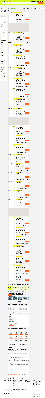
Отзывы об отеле (11, 325)
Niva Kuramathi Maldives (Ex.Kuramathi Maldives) (22, 14)
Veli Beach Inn (18, 137)
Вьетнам (20, 377)
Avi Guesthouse (11, 318)
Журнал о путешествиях (21, 384)
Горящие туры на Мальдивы (16, 390)
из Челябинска (2, 78)
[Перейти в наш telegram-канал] (9, 393)
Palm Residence (18, 238)
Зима (8, 369)
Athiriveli (17, 165)
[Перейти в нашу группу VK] (5, 393)
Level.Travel (2, 50)
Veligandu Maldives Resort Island (21, 89)
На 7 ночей (26, 369)
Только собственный (3, 41)
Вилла (1, 33)
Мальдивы (25, 377)
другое (2, 24)
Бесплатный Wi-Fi (3, 61)
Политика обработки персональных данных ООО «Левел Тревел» (36, 396)
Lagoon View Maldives (19, 127)
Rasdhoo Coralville (19, 257)
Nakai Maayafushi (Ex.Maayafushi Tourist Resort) (21, 247)
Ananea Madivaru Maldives (20, 100)
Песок (2, 44)
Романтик (2, 55)
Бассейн (2, 63)
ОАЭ (8, 377)
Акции (25, 383)
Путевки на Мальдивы (22, 390)
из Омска (1, 79)
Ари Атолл (23, 373)
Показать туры (27, 19)
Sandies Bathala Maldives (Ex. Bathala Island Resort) (22, 156)
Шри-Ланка (9, 378)
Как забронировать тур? (27, 381)
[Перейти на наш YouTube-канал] (7, 393)
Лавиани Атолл (19, 373)
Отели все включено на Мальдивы (17, 387)
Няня (1, 71)
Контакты (14, 383)
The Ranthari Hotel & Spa (20, 146)
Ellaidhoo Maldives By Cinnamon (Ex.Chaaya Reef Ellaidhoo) (21, 46)
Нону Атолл (20, 374)
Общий (2, 42)
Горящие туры (25, 390)
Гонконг (14, 378)
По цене (14, 10)
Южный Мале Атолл (15, 373)
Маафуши (12, 374)
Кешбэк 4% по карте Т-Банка (3, 17)
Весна (10, 369)
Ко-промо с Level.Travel (15, 384)
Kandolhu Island (18, 218)
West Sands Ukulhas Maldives (20, 109)
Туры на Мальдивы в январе (23, 389)
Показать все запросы (13, 370)
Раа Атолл (14, 374)
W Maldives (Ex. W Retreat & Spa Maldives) (21, 57)
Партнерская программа (21, 383)
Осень (13, 369)
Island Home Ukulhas (19, 276)
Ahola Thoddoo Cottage (19, 229)
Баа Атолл (9, 374)
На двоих (18, 369)
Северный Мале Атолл (10, 373)
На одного (16, 369)
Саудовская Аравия (21, 378)
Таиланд (14, 377)
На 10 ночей (9, 370)
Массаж (2, 69)
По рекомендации (10, 10)
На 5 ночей (23, 369)
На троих (21, 369)
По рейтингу (18, 10)
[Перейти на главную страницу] (5, 1)
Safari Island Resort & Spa (20, 79)
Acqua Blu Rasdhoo (19, 266)
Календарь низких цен (21, 381)
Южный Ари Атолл (26, 373)
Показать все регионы (24, 374)
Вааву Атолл (17, 374)
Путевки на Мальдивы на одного (16, 389)
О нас (14, 381)
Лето (12, 369)
